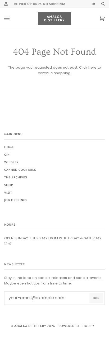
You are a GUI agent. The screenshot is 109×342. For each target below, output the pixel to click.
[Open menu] (12, 18)
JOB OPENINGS (15, 200)
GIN (7, 154)
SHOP (8, 185)
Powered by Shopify (76, 326)
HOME (9, 147)
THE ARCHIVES (15, 177)
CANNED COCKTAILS (20, 170)
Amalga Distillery (30, 326)
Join (96, 298)
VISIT (8, 192)
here (92, 67)
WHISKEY (11, 162)
